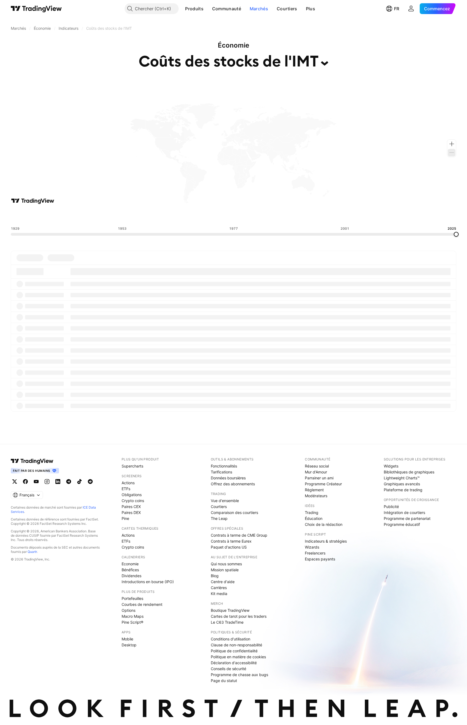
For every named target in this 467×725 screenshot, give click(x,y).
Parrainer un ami (319, 478)
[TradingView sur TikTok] (79, 481)
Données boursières (228, 478)
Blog (215, 575)
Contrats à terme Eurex (231, 541)
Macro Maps (133, 616)
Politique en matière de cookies (238, 656)
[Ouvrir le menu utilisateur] (411, 8)
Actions (128, 482)
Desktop (129, 645)
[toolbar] (233, 215)
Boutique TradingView (230, 610)
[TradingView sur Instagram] (47, 481)
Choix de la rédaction (323, 524)
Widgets (391, 466)
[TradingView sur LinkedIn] (58, 481)
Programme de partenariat (407, 518)
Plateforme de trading (403, 489)
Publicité (391, 506)
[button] (207, 8)
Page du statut (224, 680)
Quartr (32, 552)
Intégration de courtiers (404, 512)
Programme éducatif (402, 524)
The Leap (219, 518)
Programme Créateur (323, 484)
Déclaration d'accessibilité (234, 662)
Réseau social (317, 466)
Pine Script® (132, 622)
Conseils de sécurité (228, 668)
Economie (130, 564)
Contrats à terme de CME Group (239, 535)
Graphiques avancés (402, 484)
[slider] (456, 234)
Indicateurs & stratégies (326, 541)
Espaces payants (320, 559)
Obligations (132, 494)
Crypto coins (133, 500)
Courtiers (287, 8)
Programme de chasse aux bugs (239, 674)
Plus (310, 8)
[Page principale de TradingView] (36, 8)
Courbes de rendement (142, 604)
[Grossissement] (451, 144)
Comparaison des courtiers (234, 512)
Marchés (259, 8)
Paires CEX (131, 506)
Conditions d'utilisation (230, 639)
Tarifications (221, 472)
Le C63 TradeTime (227, 622)
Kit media (219, 593)
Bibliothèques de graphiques (409, 472)
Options (128, 610)
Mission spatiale (225, 569)
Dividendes (131, 575)
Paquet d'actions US (229, 547)
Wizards (312, 547)
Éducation (313, 518)
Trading (311, 512)
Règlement (314, 489)
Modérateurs (316, 495)
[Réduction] (451, 152)
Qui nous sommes (226, 564)
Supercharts (132, 466)
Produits (194, 8)
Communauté (226, 8)
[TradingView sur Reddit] (90, 481)
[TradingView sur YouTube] (36, 481)
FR (396, 8)
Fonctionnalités (224, 466)
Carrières (219, 587)
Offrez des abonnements (233, 484)
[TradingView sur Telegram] (68, 481)
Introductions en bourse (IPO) (148, 581)
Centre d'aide (223, 581)
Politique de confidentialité (234, 651)
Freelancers (315, 553)
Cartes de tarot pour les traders (238, 616)
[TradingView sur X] (14, 481)
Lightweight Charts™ (402, 478)
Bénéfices (130, 569)
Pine (125, 518)
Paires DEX (131, 512)
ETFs (126, 488)
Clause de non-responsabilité (236, 645)
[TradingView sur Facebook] (25, 481)
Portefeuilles (132, 598)
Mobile (127, 639)
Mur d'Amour (316, 472)
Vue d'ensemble (225, 500)
